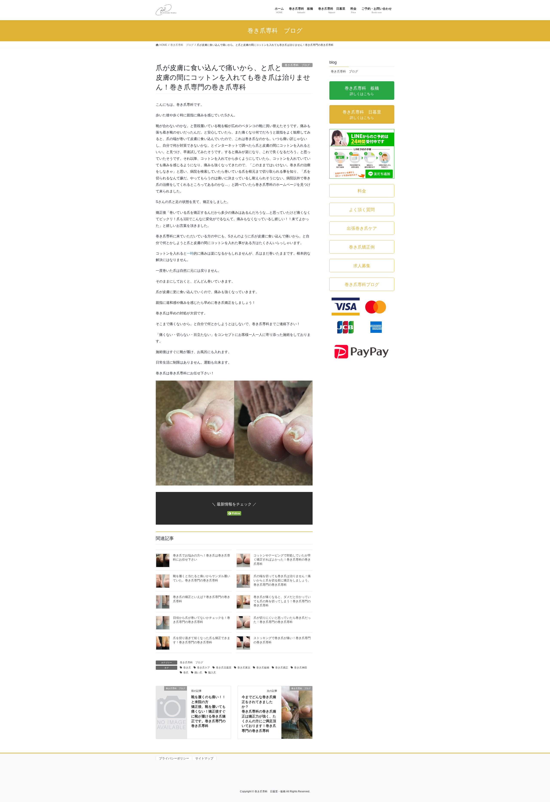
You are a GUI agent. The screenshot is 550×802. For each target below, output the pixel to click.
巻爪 (185, 672)
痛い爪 (198, 672)
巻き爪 (187, 667)
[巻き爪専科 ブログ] (171, 695)
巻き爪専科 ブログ (191, 662)
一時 (190, 253)
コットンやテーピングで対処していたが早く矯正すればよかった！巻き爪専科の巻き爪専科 (282, 559)
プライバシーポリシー (174, 758)
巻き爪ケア (203, 667)
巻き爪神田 (300, 667)
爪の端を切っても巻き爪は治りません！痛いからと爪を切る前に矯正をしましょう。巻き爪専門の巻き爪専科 (282, 580)
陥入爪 (212, 672)
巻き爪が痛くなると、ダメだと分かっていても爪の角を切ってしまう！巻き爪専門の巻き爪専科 (282, 601)
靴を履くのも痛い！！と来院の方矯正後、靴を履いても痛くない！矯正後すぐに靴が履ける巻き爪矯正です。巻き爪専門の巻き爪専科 (208, 711)
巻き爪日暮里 (223, 667)
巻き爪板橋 (262, 667)
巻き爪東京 (243, 667)
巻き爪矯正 (281, 667)
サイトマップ (204, 758)
